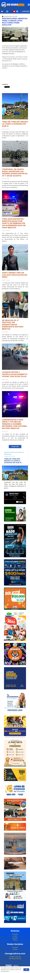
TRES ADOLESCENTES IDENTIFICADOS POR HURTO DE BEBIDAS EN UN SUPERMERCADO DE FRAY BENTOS (14, 223)
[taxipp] (15, 775)
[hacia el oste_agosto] (15, 844)
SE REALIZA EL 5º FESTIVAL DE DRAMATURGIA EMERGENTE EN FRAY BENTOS (13, 324)
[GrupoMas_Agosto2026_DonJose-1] (15, 626)
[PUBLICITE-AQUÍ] (15, 912)
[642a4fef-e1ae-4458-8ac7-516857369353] (15, 599)
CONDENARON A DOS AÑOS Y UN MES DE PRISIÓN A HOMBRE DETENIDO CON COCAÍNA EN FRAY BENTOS (14, 423)
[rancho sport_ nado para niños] (15, 540)
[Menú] (7, 11)
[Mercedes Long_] (15, 702)
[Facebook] (17, 11)
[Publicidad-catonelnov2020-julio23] (15, 863)
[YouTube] (14, 11)
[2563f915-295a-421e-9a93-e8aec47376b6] (15, 727)
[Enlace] (13, 4)
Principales (7, 454)
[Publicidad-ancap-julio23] (15, 810)
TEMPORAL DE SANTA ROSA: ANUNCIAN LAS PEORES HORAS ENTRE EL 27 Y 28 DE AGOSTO (15, 172)
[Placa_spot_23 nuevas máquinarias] (15, 678)
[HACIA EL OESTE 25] (15, 827)
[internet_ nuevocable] (15, 572)
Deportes (7, 452)
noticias (21, 452)
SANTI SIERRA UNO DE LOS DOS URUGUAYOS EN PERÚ (14, 275)
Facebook (15, 947)
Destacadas (14, 452)
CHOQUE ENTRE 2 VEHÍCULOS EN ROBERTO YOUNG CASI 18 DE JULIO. (14, 374)
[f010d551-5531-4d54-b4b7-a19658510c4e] (15, 753)
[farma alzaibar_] (15, 885)
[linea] (15, 790)
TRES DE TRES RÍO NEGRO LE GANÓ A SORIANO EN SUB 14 (15, 124)
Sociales (15, 936)
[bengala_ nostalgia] (15, 654)
